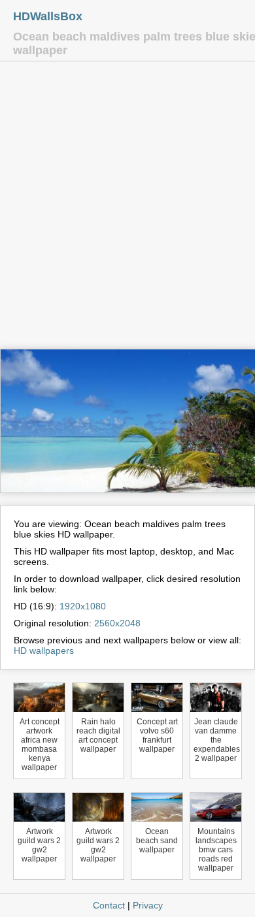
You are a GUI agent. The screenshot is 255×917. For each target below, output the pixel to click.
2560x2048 (117, 623)
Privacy (148, 905)
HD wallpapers (44, 650)
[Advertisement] (127, 208)
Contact (109, 905)
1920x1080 (83, 606)
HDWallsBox (47, 16)
